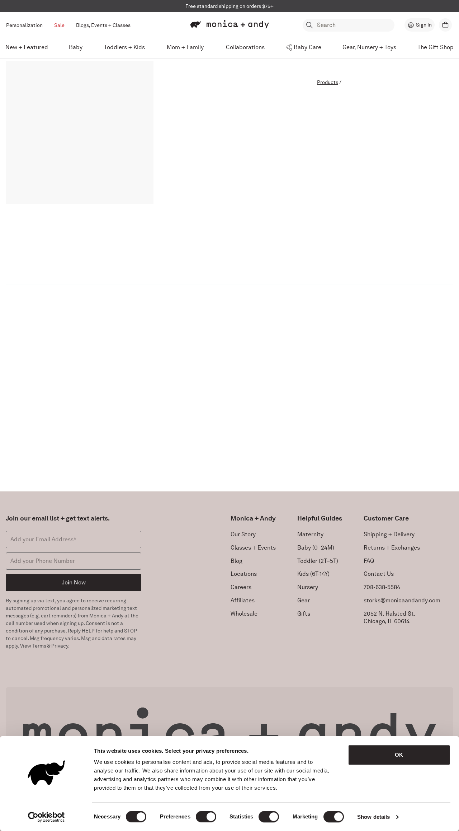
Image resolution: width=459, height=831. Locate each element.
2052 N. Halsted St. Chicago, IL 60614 (390, 617)
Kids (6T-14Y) (313, 573)
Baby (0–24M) (315, 547)
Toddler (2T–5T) (317, 560)
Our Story (243, 534)
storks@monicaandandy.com (402, 600)
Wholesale (244, 613)
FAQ (369, 560)
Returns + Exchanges (392, 547)
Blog (236, 560)
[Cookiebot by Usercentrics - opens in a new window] (46, 817)
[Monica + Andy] (229, 24)
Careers (241, 587)
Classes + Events (253, 547)
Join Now (74, 582)
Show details (373, 817)
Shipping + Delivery (389, 534)
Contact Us (379, 573)
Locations (244, 573)
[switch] (206, 816)
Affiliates (243, 600)
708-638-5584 (382, 587)
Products (327, 82)
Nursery (307, 587)
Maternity (310, 534)
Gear (303, 600)
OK (399, 755)
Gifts (303, 613)
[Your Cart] (445, 25)
